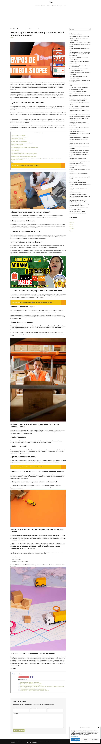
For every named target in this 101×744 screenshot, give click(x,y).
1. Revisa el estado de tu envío (17, 138)
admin (19, 674)
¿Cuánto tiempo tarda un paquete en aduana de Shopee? (22, 142)
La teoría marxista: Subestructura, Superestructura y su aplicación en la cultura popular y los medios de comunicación (42, 686)
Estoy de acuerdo (38, 274)
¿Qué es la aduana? (15, 148)
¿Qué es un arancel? (15, 150)
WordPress (12, 742)
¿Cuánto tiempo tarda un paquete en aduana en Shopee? (22, 161)
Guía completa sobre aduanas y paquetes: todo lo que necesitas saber (24, 147)
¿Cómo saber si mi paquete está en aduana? (19, 136)
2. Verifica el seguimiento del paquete (18, 139)
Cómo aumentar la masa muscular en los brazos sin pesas (31, 685)
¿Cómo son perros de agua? (75, 192)
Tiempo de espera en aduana (16, 145)
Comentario (15, 713)
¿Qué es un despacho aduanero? (17, 152)
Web (48, 708)
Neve (11, 740)
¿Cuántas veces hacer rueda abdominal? (78, 194)
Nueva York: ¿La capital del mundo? (77, 131)
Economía (43, 5)
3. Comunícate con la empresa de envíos (19, 141)
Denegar (85, 739)
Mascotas (54, 5)
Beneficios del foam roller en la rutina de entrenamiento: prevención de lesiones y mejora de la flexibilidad (79, 124)
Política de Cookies (48, 740)
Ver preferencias (95, 739)
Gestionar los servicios (74, 736)
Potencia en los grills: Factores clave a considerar (79, 114)
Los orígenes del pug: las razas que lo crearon (79, 36)
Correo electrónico (34, 708)
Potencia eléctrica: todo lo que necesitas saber (79, 137)
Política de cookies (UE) (32, 742)
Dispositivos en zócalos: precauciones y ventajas (79, 116)
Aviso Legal (40, 740)
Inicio (11, 28)
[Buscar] (89, 29)
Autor (12, 162)
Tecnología (59, 5)
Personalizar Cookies (58, 740)
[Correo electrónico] (32, 677)
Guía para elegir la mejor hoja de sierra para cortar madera (31, 683)
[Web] (30, 677)
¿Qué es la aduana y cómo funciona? (18, 135)
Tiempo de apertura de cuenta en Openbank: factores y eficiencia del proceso (34, 690)
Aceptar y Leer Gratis (75, 739)
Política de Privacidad (31, 740)
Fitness (48, 5)
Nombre (15, 708)
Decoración (37, 5)
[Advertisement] (50, 16)
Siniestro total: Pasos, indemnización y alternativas (29, 682)
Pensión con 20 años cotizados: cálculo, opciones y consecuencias (32, 687)
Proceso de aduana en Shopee (17, 144)
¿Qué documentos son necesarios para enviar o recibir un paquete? (24, 153)
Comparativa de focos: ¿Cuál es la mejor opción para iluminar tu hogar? (33, 689)
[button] (98, 727)
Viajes (65, 5)
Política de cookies (38, 271)
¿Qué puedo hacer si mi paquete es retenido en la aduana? (22, 154)
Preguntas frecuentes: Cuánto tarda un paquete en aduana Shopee (23, 156)
